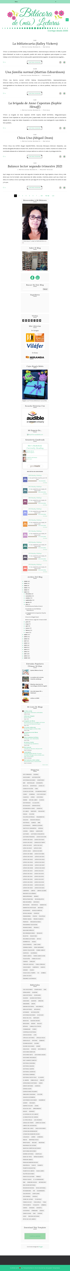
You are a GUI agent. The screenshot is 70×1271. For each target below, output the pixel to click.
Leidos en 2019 (27, 839)
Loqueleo (26, 1137)
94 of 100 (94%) (42, 480)
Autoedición (36, 777)
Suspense (34, 953)
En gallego (26, 805)
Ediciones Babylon (29, 1051)
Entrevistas (36, 805)
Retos (39, 938)
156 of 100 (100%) (42, 492)
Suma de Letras (28, 1199)
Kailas (25, 1111)
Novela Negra (27, 913)
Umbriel (43, 1205)
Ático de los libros (29, 1219)
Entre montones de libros (31, 737)
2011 (25, 654)
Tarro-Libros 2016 (39, 955)
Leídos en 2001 (39, 856)
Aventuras (40, 780)
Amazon (40, 1000)
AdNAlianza (26, 992)
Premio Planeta (38, 919)
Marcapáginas (27, 896)
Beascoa (26, 1020)
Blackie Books (35, 1020)
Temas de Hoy (36, 958)
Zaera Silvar (27, 1213)
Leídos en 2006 (28, 865)
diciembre (29, 594)
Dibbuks (41, 1040)
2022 (25, 590)
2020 (25, 634)
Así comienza (27, 774)
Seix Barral (26, 1196)
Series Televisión (28, 950)
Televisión (26, 958)
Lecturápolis (27, 752)
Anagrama (26, 1003)
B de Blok (40, 1015)
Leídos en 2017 (39, 879)
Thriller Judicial (28, 964)
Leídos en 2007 (39, 865)
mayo (27, 624)
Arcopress (39, 1006)
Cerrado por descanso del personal (33, 748)
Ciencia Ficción (28, 788)
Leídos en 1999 (39, 853)
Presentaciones (35, 921)
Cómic (33, 797)
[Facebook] (60, 62)
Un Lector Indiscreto (30, 727)
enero (27, 632)
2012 (25, 651)
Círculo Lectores (28, 1037)
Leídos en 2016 (27, 879)
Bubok (33, 1023)
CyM (35, 1034)
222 (42, 195)
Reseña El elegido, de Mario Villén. (32, 729)
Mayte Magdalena (31, 452)
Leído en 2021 (38, 845)
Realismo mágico (28, 930)
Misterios (35, 904)
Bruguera (26, 1023)
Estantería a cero (29, 808)
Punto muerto (27, 717)
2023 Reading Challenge (35, 509)
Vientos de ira (30, 451)
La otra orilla (27, 1120)
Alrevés (33, 1000)
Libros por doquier (29, 716)
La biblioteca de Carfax (30, 1117)
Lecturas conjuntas (37, 834)
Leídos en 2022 (28, 887)
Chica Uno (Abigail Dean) (35, 138)
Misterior (26, 904)
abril (27, 626)
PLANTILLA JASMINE (35, 1236)
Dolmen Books (27, 1043)
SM (34, 1190)
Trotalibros (27, 1205)
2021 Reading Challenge (35, 531)
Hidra (36, 1105)
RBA (24, 1182)
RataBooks (42, 1182)
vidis (24, 1216)
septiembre (29, 600)
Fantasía (33, 811)
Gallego (25, 819)
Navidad (40, 907)
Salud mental (27, 944)
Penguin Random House (30, 1162)
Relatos (25, 936)
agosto (28, 602)
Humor (34, 822)
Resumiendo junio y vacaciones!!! (32, 761)
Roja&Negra (27, 1190)
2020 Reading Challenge (35, 542)
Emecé (42, 1080)
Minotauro (26, 1142)
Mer (29, 478)
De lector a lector (29, 742)
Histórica (26, 822)
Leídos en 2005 (39, 862)
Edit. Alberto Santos (29, 1060)
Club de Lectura (28, 791)
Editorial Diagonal (29, 1063)
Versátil (39, 1207)
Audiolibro (26, 777)
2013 (25, 649)
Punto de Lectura (28, 1176)
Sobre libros (41, 950)
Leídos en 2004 (28, 862)
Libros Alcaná (41, 890)
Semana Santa (27, 947)
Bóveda (25, 1026)
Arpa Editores (27, 1009)
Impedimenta (37, 1108)
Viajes (32, 970)
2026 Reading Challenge (35, 475)
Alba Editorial (27, 995)
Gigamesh (42, 1100)
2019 (25, 636)
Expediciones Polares (30, 1091)
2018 (25, 639)
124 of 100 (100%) (42, 558)
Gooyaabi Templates (53, 1268)
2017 (25, 641)
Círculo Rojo (41, 1037)
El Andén (26, 1080)
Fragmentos (40, 817)
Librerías (26, 890)
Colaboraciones (41, 791)
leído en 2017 (27, 975)
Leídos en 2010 (27, 870)
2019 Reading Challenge (35, 553)
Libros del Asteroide (30, 1125)
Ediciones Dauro (40, 1054)
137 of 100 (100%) (42, 536)
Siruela (35, 1196)
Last (53, 195)
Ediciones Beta (28, 1054)
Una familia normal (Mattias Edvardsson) (35, 72)
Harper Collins (28, 1105)
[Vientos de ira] (24, 455)
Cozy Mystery (41, 794)
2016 (25, 643)
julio (27, 604)
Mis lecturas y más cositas (31, 760)
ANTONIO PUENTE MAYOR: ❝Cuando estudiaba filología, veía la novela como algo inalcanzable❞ (34, 755)
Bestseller (30, 783)
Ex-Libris (26, 811)
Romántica (26, 941)
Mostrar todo (45, 764)
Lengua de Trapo (39, 842)
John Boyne (30, 459)
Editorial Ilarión (28, 1068)
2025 (25, 583)
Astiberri (26, 1012)
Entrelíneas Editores (30, 1083)
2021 (25, 592)
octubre (28, 598)
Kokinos (31, 1111)
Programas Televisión (30, 924)
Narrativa (46, 47)
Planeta (40, 1165)
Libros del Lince (28, 1128)
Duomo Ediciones (28, 1046)
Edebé (38, 1046)
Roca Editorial (41, 1188)
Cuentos (26, 797)
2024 (25, 585)
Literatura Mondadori (30, 1131)
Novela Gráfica (37, 910)
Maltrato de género (29, 893)
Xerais (42, 1210)
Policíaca (46, 110)
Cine (36, 788)
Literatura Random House (31, 1134)
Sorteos (26, 953)
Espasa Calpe (27, 1088)
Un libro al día (28, 711)
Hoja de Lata (27, 1108)
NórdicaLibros (38, 1156)
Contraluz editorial (29, 1032)
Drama (25, 800)
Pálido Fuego (27, 1179)
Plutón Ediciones (28, 1173)
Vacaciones (27, 967)
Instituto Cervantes (29, 828)
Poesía (35, 916)
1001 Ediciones (27, 989)
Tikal (44, 1202)
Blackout (26, 733)
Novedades (26, 910)
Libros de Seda (40, 1122)
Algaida (25, 998)
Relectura (33, 936)
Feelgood (41, 811)
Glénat (25, 1103)
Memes (36, 896)
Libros (33, 890)
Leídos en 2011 (39, 870)
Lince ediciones (41, 1128)
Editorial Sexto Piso (29, 1077)
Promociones (27, 927)
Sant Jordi (37, 944)
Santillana (36, 1193)
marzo (28, 628)
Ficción (31, 814)
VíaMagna (35, 1210)
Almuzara (26, 1000)
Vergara (31, 1207)
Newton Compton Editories (32, 1148)
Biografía (40, 783)
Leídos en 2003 (34, 698)
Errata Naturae (28, 1085)
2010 (25, 656)
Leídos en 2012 (27, 873)
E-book (41, 800)
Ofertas (36, 913)
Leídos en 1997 (37, 851)
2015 (25, 645)
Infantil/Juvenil (37, 825)
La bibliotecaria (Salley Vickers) (35, 44)
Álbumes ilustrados (29, 978)
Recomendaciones (29, 933)
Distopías (40, 797)
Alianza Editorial (35, 998)
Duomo (36, 1043)
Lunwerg (40, 1137)
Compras (32, 794)
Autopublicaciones (29, 780)
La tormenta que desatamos (31, 743)
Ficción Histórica (28, 817)
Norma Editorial (28, 1154)
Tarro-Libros (27, 955)
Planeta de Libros (28, 1171)
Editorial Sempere (29, 1074)
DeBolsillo (26, 1040)
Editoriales (27, 802)
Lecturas (26, 834)
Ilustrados (26, 825)
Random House (32, 1182)
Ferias (25, 814)
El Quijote (36, 802)
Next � (47, 195)
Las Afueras (38, 1120)
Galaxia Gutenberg (29, 1097)
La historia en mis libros (31, 732)
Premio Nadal (27, 919)
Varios (43, 967)
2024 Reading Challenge (35, 498)
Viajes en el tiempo (29, 972)
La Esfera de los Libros (30, 1114)
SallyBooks (26, 1193)
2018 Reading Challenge (35, 564)
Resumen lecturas (46, 169)
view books (45, 482)
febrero (28, 630)
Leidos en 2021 (27, 842)
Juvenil (25, 831)
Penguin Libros (28, 1159)
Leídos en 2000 (28, 856)
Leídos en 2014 (27, 876)
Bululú (39, 1023)
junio (27, 622)
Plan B (34, 1165)
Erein (40, 1083)
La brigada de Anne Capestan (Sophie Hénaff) (35, 105)
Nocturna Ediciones (29, 1151)
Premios (25, 921)
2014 (25, 647)
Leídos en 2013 (39, 873)
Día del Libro (33, 800)
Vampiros (36, 967)
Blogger (41, 1246)
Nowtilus (39, 1154)
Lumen (33, 1137)
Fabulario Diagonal (29, 1094)
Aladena (34, 992)
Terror (25, 961)
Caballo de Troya (35, 1026)
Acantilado (38, 989)
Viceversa (26, 1210)
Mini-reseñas (27, 902)
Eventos (39, 808)
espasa (40, 1213)
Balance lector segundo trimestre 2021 (35, 166)
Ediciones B (42, 1049)
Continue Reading (35, 62)
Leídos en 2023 (39, 887)
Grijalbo (32, 1103)
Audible (36, 774)
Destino (34, 1040)
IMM (39, 822)
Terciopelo (37, 1202)
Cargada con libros (29, 721)
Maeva (25, 1139)
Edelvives (26, 1049)
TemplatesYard (28, 1268)
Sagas (34, 941)
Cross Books (27, 1034)
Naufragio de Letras (29, 1145)
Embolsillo (34, 1080)
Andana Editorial (28, 1006)
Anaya (33, 1003)
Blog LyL (25, 785)
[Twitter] (64, 62)
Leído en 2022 (27, 848)
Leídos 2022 (27, 851)
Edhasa (33, 1049)
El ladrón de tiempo (31, 457)
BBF (24, 783)
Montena (41, 1142)
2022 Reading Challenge (35, 520)
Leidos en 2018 (41, 836)
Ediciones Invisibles (29, 1057)
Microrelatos (39, 899)
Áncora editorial (33, 1216)
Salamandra (46, 75)
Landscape (39, 831)
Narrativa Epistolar (29, 907)
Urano (25, 1207)
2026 (25, 581)
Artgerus (37, 1009)
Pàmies (38, 1176)
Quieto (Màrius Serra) (36, 670)
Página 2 (36, 927)
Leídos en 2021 (39, 885)
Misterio (36, 902)
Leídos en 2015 (39, 876)
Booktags (33, 785)
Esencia (37, 1085)
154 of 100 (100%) (42, 503)
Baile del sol (27, 1017)
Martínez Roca (33, 1139)
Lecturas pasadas (29, 836)
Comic (25, 794)
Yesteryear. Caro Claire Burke (31, 738)
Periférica (26, 1165)
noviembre (29, 596)
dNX (34, 1213)
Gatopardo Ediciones (30, 1100)
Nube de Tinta (27, 1156)
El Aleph (41, 1077)
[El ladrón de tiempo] (24, 461)
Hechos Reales (35, 819)
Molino (34, 1142)
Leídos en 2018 (27, 882)
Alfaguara (37, 995)
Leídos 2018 (37, 848)
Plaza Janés (40, 1171)
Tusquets (36, 1205)
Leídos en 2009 (40, 868)
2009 (25, 658)
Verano (25, 970)
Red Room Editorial (29, 1185)
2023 (25, 587)
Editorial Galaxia (28, 1066)
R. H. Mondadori (39, 1179)
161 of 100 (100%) (42, 514)
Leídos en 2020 (28, 885)
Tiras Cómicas (40, 964)
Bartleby (36, 1017)
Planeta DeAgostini (29, 1168)
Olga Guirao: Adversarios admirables (33, 712)
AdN (45, 989)
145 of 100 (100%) (42, 525)
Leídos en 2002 (28, 859)
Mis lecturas (27, 747)
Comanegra (26, 1029)
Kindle (32, 831)
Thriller (32, 961)
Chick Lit (41, 785)
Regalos (39, 933)
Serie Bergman (38, 947)
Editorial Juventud (29, 1071)
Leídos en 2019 (39, 882)
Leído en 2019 (27, 845)
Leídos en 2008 (28, 868)
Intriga (40, 828)
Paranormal (27, 916)
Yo (38, 972)
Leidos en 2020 (39, 839)
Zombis (43, 972)
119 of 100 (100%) (42, 547)
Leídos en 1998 (28, 853)
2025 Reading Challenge (35, 486)
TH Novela (38, 1199)
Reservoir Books (28, 1188)
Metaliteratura (28, 899)
